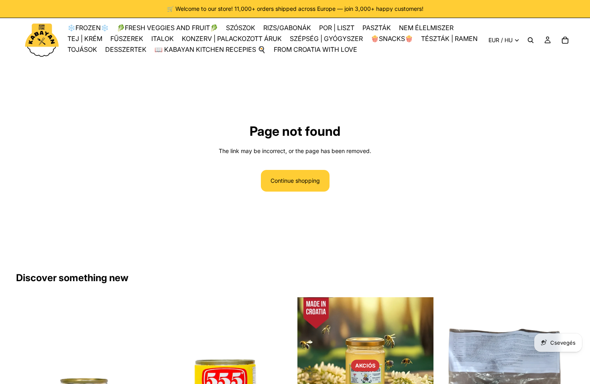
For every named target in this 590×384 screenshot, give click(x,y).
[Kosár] (565, 40)
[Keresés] (530, 40)
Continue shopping (295, 180)
